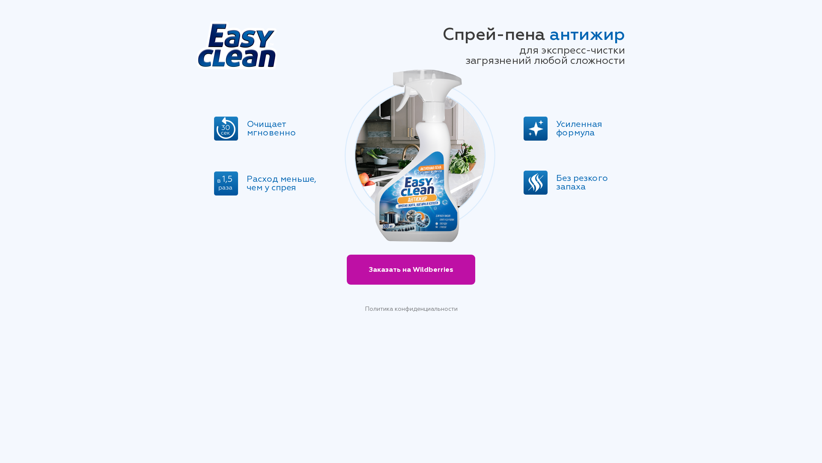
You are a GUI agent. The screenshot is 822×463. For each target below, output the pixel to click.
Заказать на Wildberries (411, 269)
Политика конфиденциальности (411, 309)
